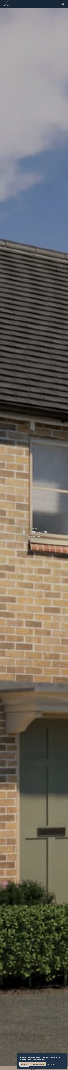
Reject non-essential (38, 1064)
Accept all (24, 1064)
